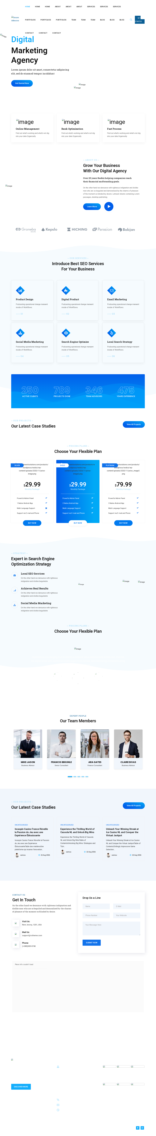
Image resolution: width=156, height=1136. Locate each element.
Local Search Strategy (119, 341)
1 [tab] (70, 776)
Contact (29, 33)
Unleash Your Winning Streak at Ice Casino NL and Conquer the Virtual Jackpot (122, 832)
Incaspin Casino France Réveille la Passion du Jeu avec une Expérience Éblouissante (31, 832)
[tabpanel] (28, 749)
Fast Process (114, 128)
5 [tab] (86, 776)
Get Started (138, 19)
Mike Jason (28, 762)
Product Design (24, 299)
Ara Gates (94, 762)
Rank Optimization (72, 128)
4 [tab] (82, 776)
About (58, 6)
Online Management (27, 128)
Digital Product (70, 299)
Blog (102, 20)
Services (91, 6)
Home (27, 6)
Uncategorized (21, 825)
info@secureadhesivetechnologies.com (78, 1105)
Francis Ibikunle (61, 762)
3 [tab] (78, 776)
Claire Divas (128, 762)
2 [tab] (74, 776)
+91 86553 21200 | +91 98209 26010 (77, 1100)
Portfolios (30, 20)
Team (73, 20)
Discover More (21, 1087)
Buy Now (32, 523)
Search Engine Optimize (75, 341)
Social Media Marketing (30, 341)
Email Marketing (117, 299)
